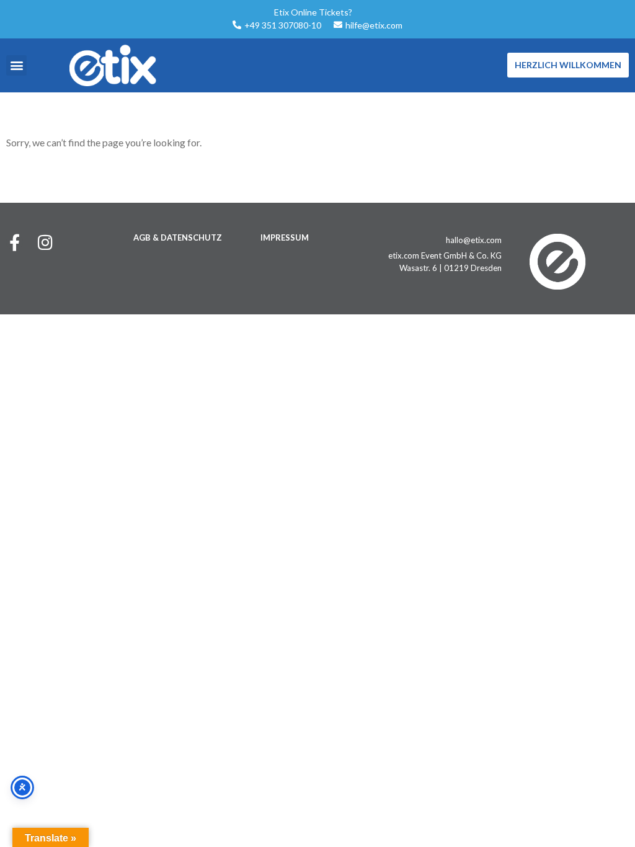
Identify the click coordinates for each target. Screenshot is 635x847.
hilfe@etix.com (373, 25)
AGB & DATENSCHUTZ (177, 237)
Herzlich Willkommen (568, 65)
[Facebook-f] (14, 242)
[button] (16, 65)
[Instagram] (45, 242)
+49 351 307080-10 (282, 25)
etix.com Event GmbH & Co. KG (445, 255)
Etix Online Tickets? (313, 12)
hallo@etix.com (474, 240)
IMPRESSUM (284, 237)
